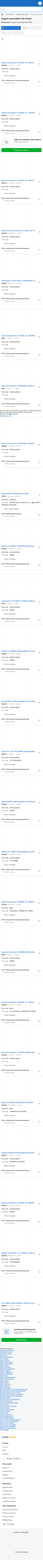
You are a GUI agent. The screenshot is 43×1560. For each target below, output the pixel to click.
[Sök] (40, 9)
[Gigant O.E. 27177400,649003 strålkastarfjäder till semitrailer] (22, 738)
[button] (40, 3)
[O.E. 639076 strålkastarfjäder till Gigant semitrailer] (22, 1289)
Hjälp (4, 1450)
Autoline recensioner (9, 1498)
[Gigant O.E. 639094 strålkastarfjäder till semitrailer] (22, 637)
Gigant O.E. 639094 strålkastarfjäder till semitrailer (20, 651)
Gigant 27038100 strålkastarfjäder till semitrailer (19, 1153)
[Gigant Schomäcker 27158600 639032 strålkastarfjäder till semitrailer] (22, 938)
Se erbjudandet (21, 1340)
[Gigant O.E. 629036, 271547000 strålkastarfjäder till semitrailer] (22, 532)
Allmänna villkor (7, 1487)
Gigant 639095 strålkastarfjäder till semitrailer (18, 801)
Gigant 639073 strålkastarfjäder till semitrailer (18, 701)
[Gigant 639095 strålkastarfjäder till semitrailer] (22, 788)
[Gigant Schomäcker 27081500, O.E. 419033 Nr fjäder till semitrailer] (22, 988)
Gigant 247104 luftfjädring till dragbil (15, 493)
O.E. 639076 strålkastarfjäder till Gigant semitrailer (20, 1303)
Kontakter (5, 1454)
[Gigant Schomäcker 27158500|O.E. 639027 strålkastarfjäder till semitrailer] (22, 372)
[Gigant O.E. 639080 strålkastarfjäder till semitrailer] (22, 838)
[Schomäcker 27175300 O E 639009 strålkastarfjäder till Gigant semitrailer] (22, 587)
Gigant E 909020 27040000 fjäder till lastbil (17, 1102)
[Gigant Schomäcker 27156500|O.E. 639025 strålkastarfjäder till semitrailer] (22, 430)
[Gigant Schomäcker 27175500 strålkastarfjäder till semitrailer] (22, 1039)
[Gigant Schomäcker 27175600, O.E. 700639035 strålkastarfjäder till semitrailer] (22, 99)
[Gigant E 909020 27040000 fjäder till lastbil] (22, 1089)
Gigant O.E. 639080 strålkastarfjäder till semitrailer (20, 852)
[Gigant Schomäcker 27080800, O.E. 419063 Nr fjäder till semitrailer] (22, 888)
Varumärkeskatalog (8, 1501)
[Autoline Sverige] (13, 3)
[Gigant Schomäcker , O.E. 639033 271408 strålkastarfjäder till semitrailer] (22, 1239)
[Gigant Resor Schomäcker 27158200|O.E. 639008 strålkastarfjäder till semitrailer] (22, 267)
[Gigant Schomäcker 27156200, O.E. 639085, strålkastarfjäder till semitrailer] (22, 1189)
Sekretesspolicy (7, 1491)
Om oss (5, 1447)
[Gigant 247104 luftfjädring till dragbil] (22, 480)
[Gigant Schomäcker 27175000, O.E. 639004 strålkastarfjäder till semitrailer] (22, 49)
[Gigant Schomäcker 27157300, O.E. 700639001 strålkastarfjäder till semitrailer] (22, 322)
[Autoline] (2, 14)
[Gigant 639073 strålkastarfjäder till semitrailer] (22, 688)
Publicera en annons (21, 150)
